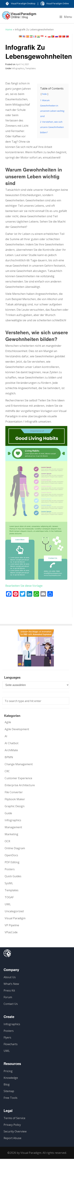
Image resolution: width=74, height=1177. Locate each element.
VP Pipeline (12, 925)
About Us (10, 977)
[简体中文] (63, 36)
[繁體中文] (67, 36)
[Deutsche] (20, 36)
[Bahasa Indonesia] (42, 36)
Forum (8, 997)
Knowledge (11, 1078)
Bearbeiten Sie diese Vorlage (24, 586)
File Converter (14, 792)
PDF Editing (12, 862)
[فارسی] (31, 36)
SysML (9, 883)
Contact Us (11, 1004)
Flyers (7, 1037)
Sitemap (9, 1091)
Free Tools (10, 1098)
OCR (7, 841)
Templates (30, 68)
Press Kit (9, 990)
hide (44, 93)
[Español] (27, 36)
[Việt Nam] (60, 36)
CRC (7, 771)
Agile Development (17, 729)
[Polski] (49, 36)
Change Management (19, 764)
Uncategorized (14, 911)
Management (13, 827)
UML (8, 904)
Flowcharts (11, 1044)
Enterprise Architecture (20, 785)
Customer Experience (18, 778)
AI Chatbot (11, 743)
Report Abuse (12, 1138)
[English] (24, 36)
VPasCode (11, 932)
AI (6, 736)
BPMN (9, 757)
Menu (68, 17)
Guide (8, 813)
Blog (7, 1084)
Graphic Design (14, 806)
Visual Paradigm (15, 918)
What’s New (11, 984)
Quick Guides (13, 876)
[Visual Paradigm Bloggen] (19, 17)
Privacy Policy (12, 1125)
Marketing (11, 834)
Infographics (18, 68)
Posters (10, 869)
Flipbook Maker (15, 799)
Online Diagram (15, 848)
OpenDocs (11, 855)
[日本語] (45, 36)
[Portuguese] (52, 36)
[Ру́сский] (56, 36)
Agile (8, 722)
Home (8, 29)
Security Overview (15, 1131)
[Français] (34, 36)
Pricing (8, 1071)
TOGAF (9, 897)
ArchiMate (11, 750)
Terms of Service (14, 1118)
